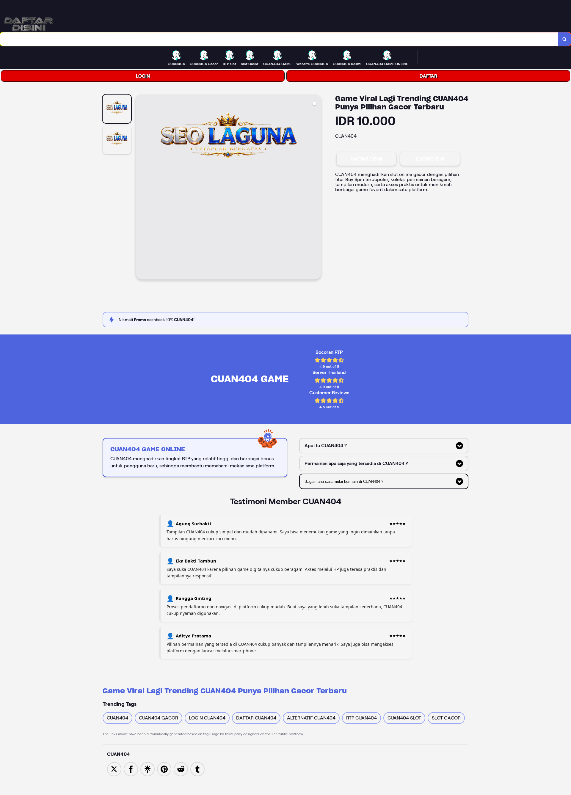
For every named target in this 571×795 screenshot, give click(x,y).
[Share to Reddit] (181, 768)
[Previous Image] (140, 188)
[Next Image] (316, 188)
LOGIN (143, 75)
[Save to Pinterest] (164, 768)
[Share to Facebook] (131, 768)
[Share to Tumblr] (197, 768)
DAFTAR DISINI (366, 158)
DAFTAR (428, 75)
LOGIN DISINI (430, 158)
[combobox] (279, 39)
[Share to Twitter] (114, 768)
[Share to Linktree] (147, 768)
